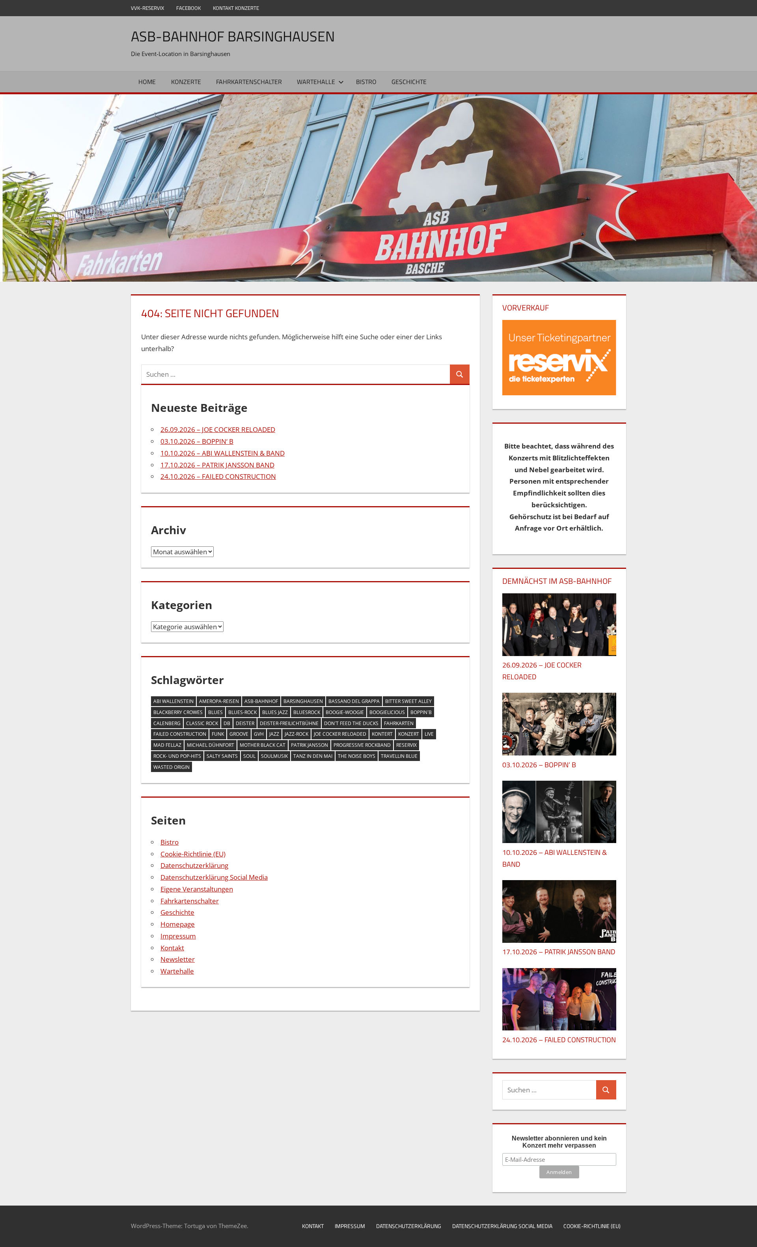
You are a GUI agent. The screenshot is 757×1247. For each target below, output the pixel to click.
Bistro (366, 81)
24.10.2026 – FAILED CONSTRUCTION (218, 476)
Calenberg (167, 723)
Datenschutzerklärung (194, 865)
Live (429, 734)
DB (227, 723)
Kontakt (172, 947)
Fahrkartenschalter (249, 81)
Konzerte (186, 81)
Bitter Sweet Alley (408, 701)
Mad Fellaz (167, 745)
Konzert (408, 734)
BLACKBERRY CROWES (178, 712)
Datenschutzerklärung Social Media (214, 877)
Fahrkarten (399, 723)
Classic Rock (202, 723)
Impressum (178, 935)
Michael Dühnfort (210, 745)
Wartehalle (316, 81)
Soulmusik (274, 756)
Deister (245, 723)
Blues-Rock (242, 712)
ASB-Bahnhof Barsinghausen (233, 36)
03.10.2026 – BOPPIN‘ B (196, 441)
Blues (215, 712)
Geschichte (409, 81)
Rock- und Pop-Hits (177, 756)
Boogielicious (387, 712)
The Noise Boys (356, 756)
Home (147, 81)
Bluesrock (306, 712)
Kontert (382, 734)
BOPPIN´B (421, 712)
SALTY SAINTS (222, 756)
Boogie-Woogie (345, 712)
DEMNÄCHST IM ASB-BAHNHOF (557, 581)
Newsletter (177, 959)
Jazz (274, 734)
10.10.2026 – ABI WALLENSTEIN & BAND (222, 453)
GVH (259, 734)
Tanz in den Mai (312, 756)
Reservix (406, 745)
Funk (218, 734)
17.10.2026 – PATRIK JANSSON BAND (217, 464)
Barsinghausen (303, 701)
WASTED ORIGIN (171, 767)
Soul (249, 756)
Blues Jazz (275, 712)
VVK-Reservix (147, 8)
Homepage (177, 924)
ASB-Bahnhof (261, 701)
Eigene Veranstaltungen (196, 889)
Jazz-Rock (296, 734)
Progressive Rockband (362, 745)
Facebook (188, 8)
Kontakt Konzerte (236, 8)
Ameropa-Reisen (219, 701)
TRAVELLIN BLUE (399, 756)
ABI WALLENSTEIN (173, 701)
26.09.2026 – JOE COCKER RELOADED (217, 429)
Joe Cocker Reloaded (340, 734)
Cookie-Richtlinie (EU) (193, 853)
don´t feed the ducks (351, 723)
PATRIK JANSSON (309, 745)
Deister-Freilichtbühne (289, 723)
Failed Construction (179, 734)
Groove (238, 734)
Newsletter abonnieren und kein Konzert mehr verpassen (559, 1142)
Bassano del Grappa (354, 701)
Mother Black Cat (262, 745)
